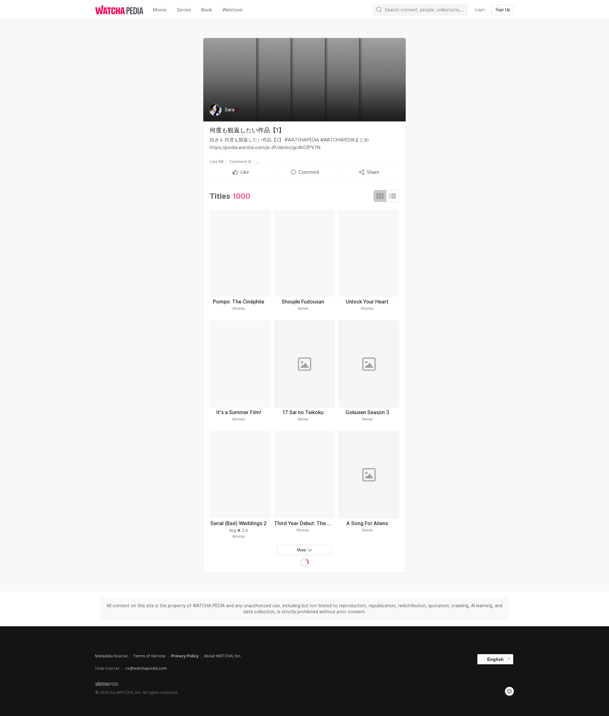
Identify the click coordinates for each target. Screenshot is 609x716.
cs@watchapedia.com (146, 668)
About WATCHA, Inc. (222, 656)
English (495, 659)
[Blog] (509, 691)
